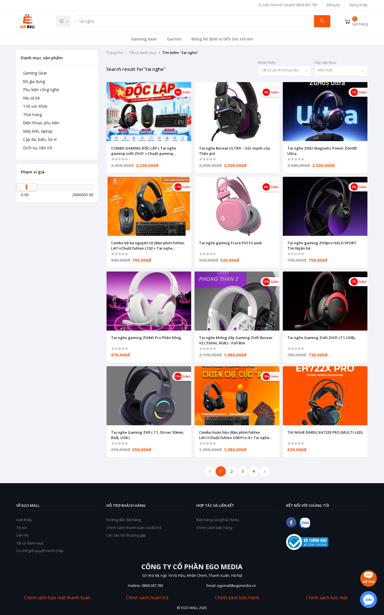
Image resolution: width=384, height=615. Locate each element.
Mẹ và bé (31, 98)
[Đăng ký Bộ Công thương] (307, 542)
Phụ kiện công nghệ (41, 89)
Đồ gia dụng (34, 81)
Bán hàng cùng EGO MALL (218, 519)
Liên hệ (22, 535)
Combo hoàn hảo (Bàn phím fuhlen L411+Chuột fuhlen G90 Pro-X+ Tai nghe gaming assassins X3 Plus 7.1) (234, 435)
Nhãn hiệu (266, 62)
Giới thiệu (24, 519)
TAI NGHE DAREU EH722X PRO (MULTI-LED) (325, 432)
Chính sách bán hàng (214, 527)
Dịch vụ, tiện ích (37, 147)
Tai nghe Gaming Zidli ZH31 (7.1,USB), (321, 337)
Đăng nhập (358, 4)
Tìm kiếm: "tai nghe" (180, 52)
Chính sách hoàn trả (147, 597)
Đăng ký (333, 4)
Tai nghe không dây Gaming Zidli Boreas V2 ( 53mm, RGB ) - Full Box (235, 340)
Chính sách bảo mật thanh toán (57, 597)
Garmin (174, 39)
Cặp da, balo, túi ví (40, 139)
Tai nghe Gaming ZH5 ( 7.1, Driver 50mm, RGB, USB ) (147, 435)
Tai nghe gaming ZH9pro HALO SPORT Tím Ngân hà (321, 245)
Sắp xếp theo (325, 62)
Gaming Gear (144, 39)
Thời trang (32, 114)
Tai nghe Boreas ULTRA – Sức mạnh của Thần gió (234, 151)
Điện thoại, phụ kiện (41, 122)
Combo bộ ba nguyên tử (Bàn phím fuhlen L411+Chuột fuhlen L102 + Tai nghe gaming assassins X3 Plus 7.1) (147, 245)
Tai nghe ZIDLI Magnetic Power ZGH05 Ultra (322, 151)
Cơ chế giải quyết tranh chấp (40, 550)
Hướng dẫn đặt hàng (123, 519)
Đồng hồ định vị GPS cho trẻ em (222, 39)
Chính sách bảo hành (237, 597)
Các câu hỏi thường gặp (126, 535)
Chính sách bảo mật (327, 597)
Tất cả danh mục (142, 52)
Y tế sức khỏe (35, 106)
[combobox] (284, 70)
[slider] (21, 187)
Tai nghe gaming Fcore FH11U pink (230, 242)
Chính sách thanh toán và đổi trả (133, 527)
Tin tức (22, 527)
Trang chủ (114, 52)
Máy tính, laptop (38, 131)
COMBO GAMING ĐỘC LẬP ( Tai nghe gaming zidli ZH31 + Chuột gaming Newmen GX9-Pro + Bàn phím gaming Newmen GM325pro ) (144, 151)
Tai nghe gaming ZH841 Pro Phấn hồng (146, 337)
